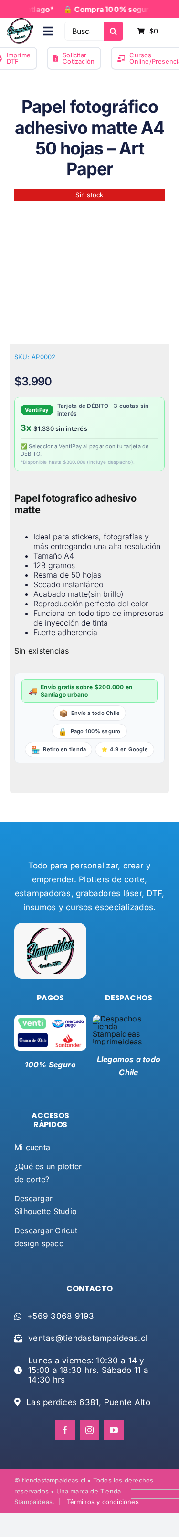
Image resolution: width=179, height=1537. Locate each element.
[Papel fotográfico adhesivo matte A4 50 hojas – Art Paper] (89, 264)
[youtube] (114, 1430)
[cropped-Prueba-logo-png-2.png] (20, 22)
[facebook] (65, 1430)
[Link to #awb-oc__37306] (48, 31)
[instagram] (89, 1430)
